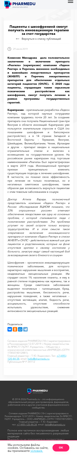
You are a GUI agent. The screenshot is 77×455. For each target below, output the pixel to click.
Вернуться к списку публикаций (41, 38)
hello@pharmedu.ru (39, 358)
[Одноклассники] (15, 329)
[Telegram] (25, 329)
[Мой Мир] (20, 329)
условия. (36, 451)
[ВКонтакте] (9, 329)
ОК (61, 447)
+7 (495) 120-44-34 (27, 424)
